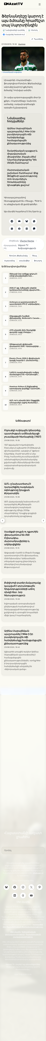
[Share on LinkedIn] (27, 229)
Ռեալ (34, 255)
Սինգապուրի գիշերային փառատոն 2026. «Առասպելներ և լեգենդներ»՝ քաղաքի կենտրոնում (25, 345)
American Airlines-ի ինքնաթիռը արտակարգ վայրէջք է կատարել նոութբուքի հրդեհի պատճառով (24, 387)
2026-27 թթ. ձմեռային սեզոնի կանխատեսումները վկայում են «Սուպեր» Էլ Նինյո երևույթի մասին (24, 289)
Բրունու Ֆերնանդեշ (18, 255)
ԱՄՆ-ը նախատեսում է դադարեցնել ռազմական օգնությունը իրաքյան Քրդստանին (19, 488)
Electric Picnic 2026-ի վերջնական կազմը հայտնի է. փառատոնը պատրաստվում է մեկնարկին (24, 359)
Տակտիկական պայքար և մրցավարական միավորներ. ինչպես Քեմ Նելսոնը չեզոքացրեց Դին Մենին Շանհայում (22, 156)
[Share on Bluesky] (27, 221)
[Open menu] (39, 4)
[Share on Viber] (34, 229)
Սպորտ (21, 44)
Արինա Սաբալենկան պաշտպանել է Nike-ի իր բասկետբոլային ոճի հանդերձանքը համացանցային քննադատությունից (21, 136)
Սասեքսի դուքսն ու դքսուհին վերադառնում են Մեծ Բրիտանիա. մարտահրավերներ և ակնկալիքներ (21, 538)
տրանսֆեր (24, 260)
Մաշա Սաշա (27, 240)
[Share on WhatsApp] (34, 221)
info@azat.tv (38, 873)
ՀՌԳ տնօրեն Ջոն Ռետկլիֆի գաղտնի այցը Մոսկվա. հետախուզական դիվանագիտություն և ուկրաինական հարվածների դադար (23, 331)
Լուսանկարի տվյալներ (12, 72)
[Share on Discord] (19, 221)
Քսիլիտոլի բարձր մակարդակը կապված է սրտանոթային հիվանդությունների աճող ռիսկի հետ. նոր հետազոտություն (22, 589)
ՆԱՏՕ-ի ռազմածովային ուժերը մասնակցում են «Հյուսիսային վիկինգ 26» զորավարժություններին (24, 373)
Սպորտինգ (9, 260)
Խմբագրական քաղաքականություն (20, 933)
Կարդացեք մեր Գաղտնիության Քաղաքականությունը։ (23, 925)
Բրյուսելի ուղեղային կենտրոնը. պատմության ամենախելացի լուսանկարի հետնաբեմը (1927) (22, 433)
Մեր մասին (15, 932)
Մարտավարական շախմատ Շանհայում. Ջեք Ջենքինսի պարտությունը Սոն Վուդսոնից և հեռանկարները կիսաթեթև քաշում (22, 177)
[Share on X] (12, 229)
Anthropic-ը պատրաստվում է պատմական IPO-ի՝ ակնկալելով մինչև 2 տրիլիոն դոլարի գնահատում (24, 303)
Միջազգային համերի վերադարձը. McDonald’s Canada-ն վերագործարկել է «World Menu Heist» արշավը (25, 317)
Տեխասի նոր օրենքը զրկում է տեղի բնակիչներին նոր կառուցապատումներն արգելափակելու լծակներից (23, 275)
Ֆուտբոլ (38, 260)
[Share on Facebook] (19, 229)
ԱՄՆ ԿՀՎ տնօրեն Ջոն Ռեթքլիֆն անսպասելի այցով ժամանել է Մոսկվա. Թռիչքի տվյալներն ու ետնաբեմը (24, 402)
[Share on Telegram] (12, 221)
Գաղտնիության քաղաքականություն (27, 935)
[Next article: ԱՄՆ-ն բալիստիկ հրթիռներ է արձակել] (43, 520)
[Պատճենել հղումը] (37, 39)
